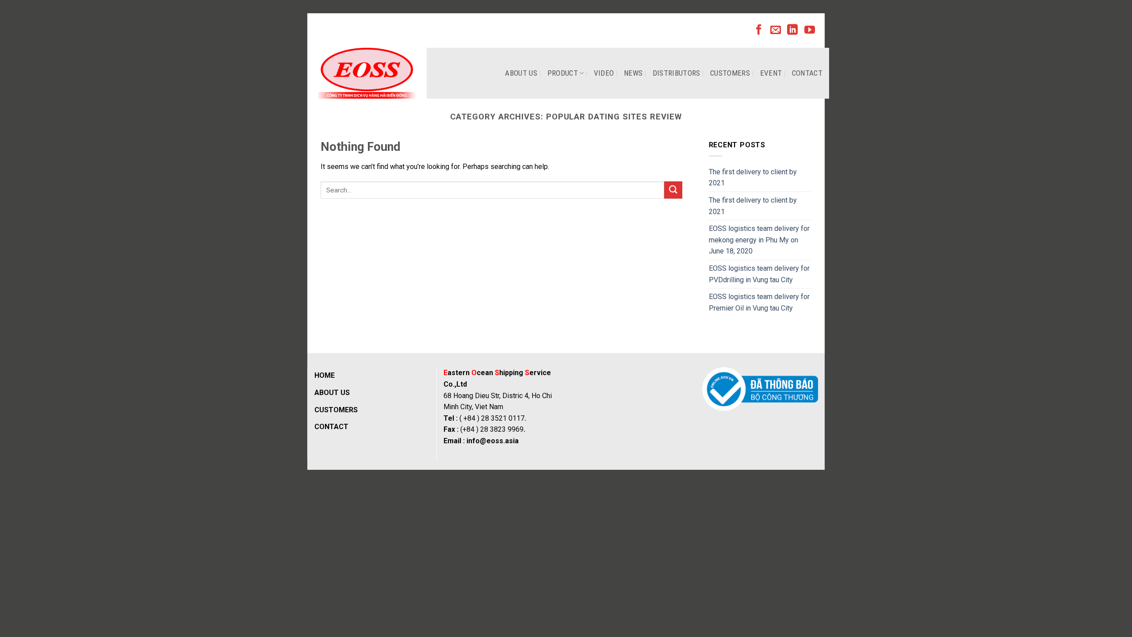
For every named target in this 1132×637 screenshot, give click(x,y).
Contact (807, 73)
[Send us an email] (775, 30)
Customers (730, 73)
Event (771, 73)
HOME (324, 375)
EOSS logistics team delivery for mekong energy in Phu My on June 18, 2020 (759, 239)
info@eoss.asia (493, 441)
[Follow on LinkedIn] (792, 30)
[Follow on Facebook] (758, 30)
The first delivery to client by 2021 (753, 178)
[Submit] (673, 190)
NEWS (633, 73)
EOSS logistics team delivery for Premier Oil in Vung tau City (759, 302)
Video (604, 73)
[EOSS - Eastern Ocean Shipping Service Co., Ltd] (367, 73)
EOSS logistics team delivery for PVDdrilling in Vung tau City (759, 274)
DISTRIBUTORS (676, 73)
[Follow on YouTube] (809, 30)
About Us (521, 73)
